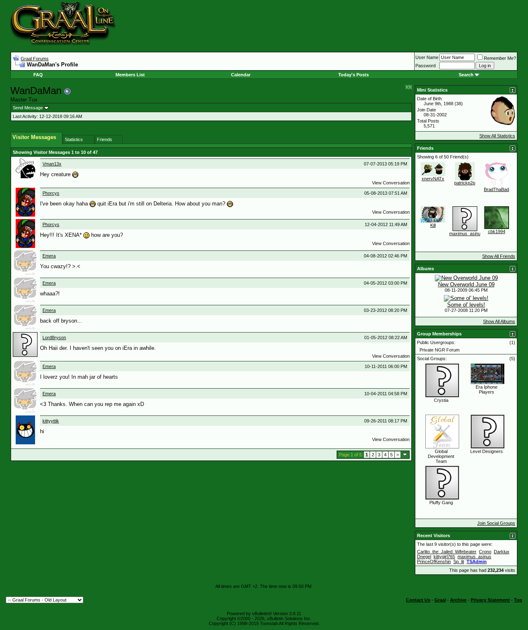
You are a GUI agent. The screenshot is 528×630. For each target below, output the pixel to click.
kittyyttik (50, 420)
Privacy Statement (490, 599)
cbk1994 (496, 231)
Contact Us (418, 599)
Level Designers (486, 451)
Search (466, 74)
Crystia (441, 400)
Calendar (240, 74)
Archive (458, 599)
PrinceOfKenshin (434, 561)
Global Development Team (441, 456)
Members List (130, 74)
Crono (485, 551)
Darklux (501, 551)
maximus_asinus (466, 233)
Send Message (28, 107)
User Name (426, 57)
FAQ (38, 74)
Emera (49, 255)
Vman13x (51, 163)
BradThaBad (496, 189)
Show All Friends (498, 256)
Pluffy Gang (441, 502)
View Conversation (391, 182)
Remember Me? (500, 58)
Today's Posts (353, 74)
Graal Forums (35, 58)
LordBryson (54, 337)
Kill (433, 225)
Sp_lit (458, 561)
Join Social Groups (496, 523)
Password (425, 65)
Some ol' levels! (466, 305)
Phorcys (50, 193)
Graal (440, 599)
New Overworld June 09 (466, 284)
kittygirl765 (444, 556)
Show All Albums (499, 321)
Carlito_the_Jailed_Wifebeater (446, 551)
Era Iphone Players (486, 389)
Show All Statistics (497, 135)
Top (518, 599)
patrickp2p (464, 182)
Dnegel (424, 556)
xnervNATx (433, 178)
